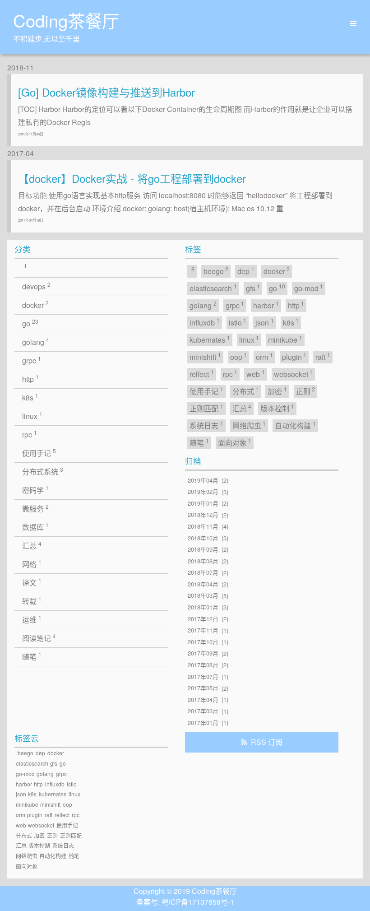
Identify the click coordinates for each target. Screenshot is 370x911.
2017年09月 (203, 653)
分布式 (245, 390)
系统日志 (206, 425)
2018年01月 (203, 607)
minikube (285, 339)
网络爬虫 (249, 425)
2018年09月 (203, 549)
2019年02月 (203, 492)
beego (216, 270)
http (30, 378)
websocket (293, 373)
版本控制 (277, 408)
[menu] (350, 23)
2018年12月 (203, 515)
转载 (32, 600)
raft (322, 356)
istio (238, 322)
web (255, 373)
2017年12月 (203, 618)
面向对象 (235, 442)
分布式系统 (42, 471)
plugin (294, 356)
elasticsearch (213, 287)
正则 (305, 390)
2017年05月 (203, 688)
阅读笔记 (39, 637)
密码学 (35, 489)
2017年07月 (203, 676)
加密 (277, 390)
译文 (32, 582)
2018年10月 (203, 538)
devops (36, 286)
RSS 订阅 (266, 742)
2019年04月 (203, 480)
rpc (29, 434)
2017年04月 (203, 699)
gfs (253, 287)
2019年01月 (203, 503)
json (264, 322)
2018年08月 (203, 561)
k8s (30, 397)
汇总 (32, 545)
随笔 (32, 656)
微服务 (35, 508)
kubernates (210, 339)
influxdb (205, 322)
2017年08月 (203, 664)
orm (264, 356)
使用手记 (39, 452)
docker (35, 304)
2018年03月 (203, 595)
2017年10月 (203, 641)
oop (238, 356)
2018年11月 (203, 526)
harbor (266, 305)
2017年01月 (203, 722)
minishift (205, 356)
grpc (31, 360)
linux (32, 415)
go (30, 323)
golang (35, 341)
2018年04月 (203, 584)
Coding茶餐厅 (66, 20)
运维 (32, 619)
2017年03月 (203, 711)
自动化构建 (295, 425)
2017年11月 (203, 630)
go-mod (309, 287)
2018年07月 (203, 572)
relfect (202, 373)
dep (245, 270)
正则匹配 (206, 408)
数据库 (35, 526)
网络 (32, 563)
